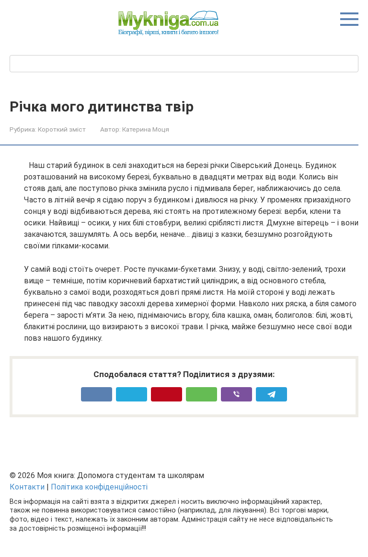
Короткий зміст (62, 129)
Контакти (27, 486)
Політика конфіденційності (99, 486)
